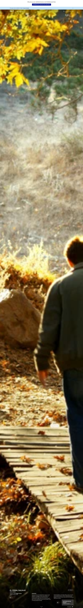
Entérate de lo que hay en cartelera (41, 4)
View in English (26, 8)
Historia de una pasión (67, 602)
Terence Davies (66, 603)
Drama (11, 596)
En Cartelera (20, 11)
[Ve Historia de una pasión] (58, 603)
